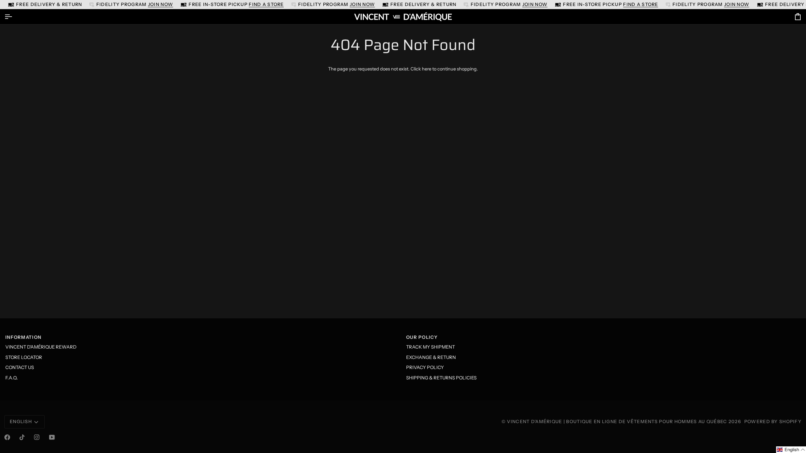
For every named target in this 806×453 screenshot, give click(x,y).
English (21, 421)
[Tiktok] (22, 437)
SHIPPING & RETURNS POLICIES (441, 378)
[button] (791, 449)
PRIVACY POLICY (425, 367)
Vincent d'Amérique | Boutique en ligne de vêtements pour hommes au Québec (617, 421)
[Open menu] (13, 16)
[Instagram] (37, 437)
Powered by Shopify (773, 421)
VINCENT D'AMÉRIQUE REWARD (41, 347)
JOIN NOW (160, 4)
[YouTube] (52, 437)
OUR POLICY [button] (422, 337)
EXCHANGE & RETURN (431, 357)
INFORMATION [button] (23, 337)
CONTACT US (19, 367)
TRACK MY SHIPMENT (430, 347)
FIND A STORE (266, 4)
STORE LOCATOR (23, 357)
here (426, 69)
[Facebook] (7, 437)
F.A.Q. (11, 378)
